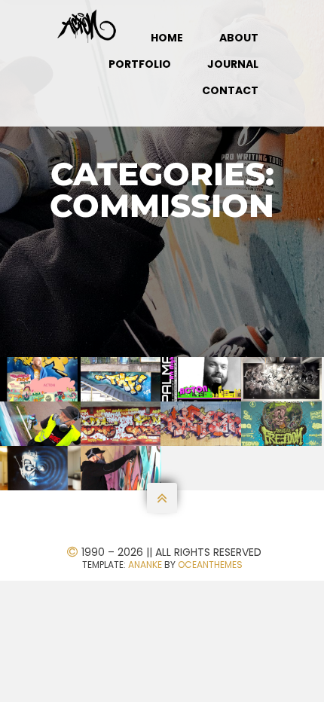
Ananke (145, 564)
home (167, 37)
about (238, 37)
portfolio (140, 64)
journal (232, 64)
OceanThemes (210, 564)
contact (230, 90)
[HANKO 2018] (40, 423)
